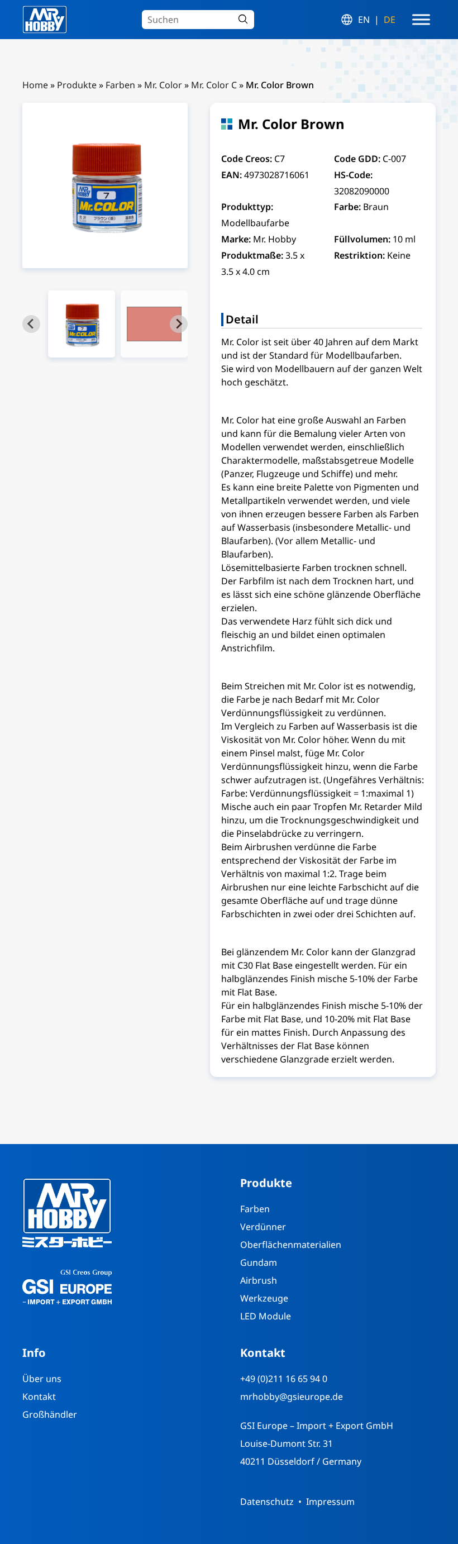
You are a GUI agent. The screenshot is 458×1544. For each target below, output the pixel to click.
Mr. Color (163, 85)
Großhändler (49, 1414)
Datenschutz (267, 1501)
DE (389, 19)
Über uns (41, 1379)
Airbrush (258, 1280)
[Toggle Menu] (421, 19)
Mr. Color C (214, 85)
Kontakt (39, 1396)
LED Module (265, 1316)
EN (364, 19)
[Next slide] (179, 324)
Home (35, 85)
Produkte (77, 85)
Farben (120, 85)
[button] (81, 324)
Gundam (258, 1262)
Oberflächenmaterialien (290, 1244)
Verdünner (263, 1227)
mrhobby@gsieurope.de (291, 1396)
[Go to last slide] (31, 324)
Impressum (330, 1501)
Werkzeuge (264, 1298)
